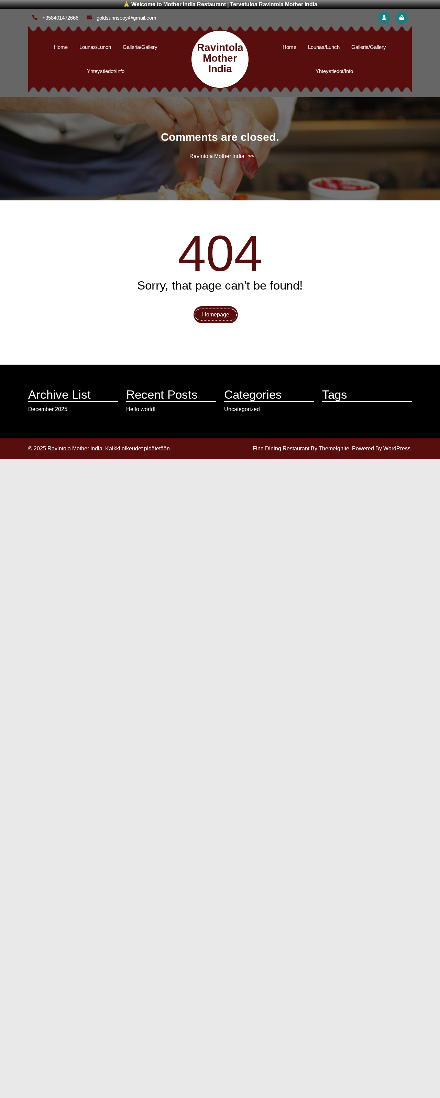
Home (61, 47)
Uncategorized (242, 409)
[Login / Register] (384, 18)
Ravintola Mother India (220, 58)
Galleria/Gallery (140, 47)
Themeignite (334, 448)
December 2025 (47, 409)
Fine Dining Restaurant (281, 448)
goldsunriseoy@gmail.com (125, 18)
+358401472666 (59, 18)
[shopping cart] (402, 18)
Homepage (215, 314)
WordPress (396, 448)
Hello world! (140, 409)
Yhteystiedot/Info (105, 71)
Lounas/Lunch (95, 47)
